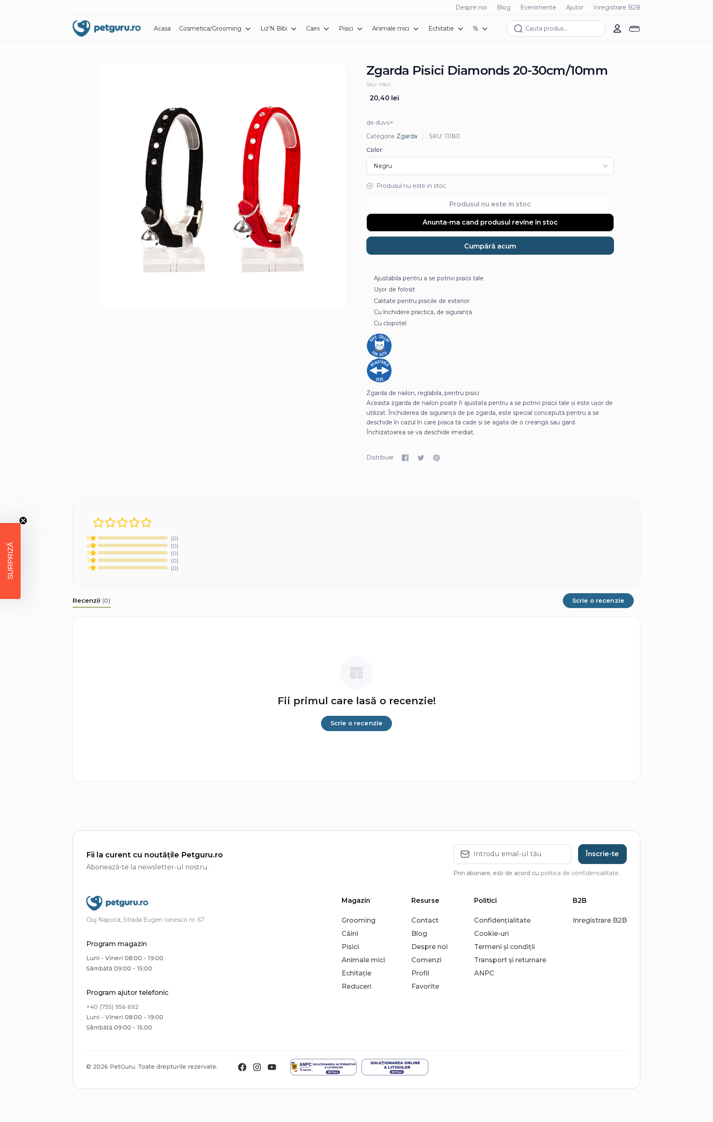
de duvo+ (380, 122)
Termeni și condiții (504, 947)
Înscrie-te (602, 854)
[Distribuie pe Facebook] (405, 457)
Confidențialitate (502, 920)
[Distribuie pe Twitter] (420, 457)
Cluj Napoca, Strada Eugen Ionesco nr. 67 (145, 919)
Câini (350, 933)
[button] (10, 561)
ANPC (484, 973)
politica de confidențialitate (580, 873)
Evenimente (538, 7)
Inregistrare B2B (616, 7)
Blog (503, 7)
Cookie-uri (491, 933)
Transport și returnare (510, 960)
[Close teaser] (23, 520)
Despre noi (471, 7)
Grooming (358, 920)
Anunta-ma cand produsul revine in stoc (490, 222)
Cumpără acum (490, 246)
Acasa (162, 28)
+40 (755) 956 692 (112, 1007)
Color (374, 150)
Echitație (356, 973)
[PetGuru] (107, 28)
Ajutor (574, 7)
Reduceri (356, 986)
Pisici (350, 947)
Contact (425, 920)
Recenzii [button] (92, 600)
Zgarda (407, 136)
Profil (420, 973)
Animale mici (363, 960)
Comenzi (426, 960)
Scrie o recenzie (598, 600)
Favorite (425, 986)
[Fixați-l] (436, 457)
